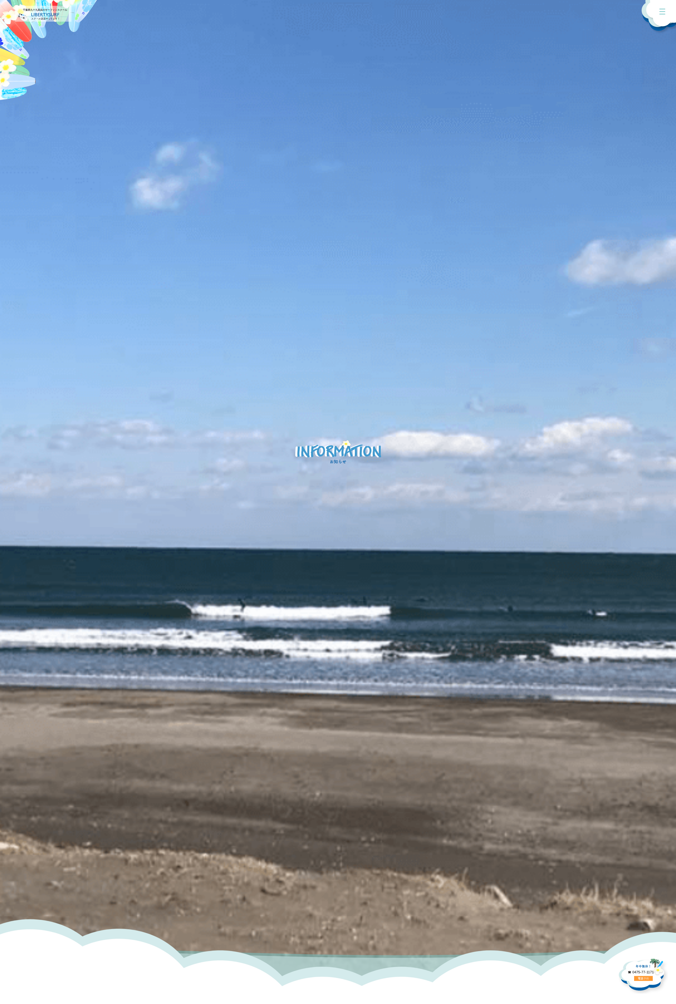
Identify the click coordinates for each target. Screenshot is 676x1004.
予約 (643, 979)
